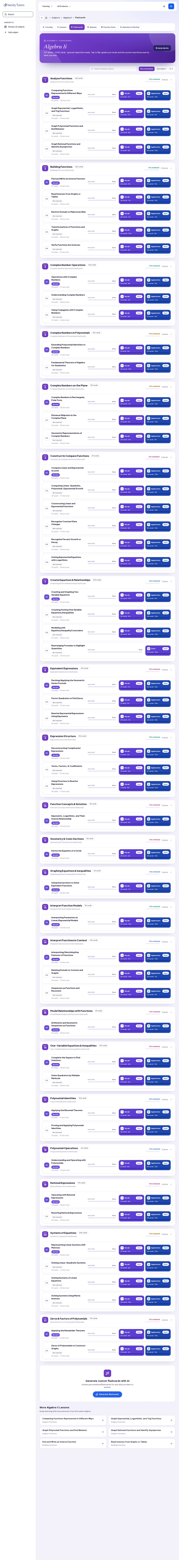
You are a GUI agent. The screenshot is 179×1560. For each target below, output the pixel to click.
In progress (161, 69)
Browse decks (162, 48)
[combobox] (19, 14)
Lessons (62, 27)
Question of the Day (130, 27)
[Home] (46, 18)
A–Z (171, 69)
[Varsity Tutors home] (13, 5)
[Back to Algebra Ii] (42, 18)
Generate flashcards (109, 1394)
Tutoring (46, 6)
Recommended (146, 69)
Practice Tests (109, 27)
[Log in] (164, 6)
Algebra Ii (67, 18)
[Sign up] (171, 6)
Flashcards (78, 27)
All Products (62, 6)
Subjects (56, 18)
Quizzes (93, 27)
